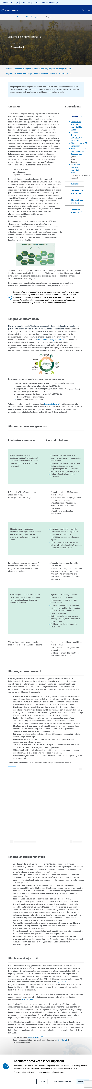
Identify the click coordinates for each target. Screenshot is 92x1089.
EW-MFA (61, 1040)
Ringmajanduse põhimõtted (39, 74)
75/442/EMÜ (61, 982)
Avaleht (10, 17)
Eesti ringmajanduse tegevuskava (77, 151)
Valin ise (41, 1081)
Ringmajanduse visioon (34, 69)
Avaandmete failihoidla (45, 3)
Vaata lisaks (19, 69)
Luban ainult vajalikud (62, 1081)
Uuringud (75, 184)
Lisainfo (74, 117)
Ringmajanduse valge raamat (77, 144)
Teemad (19, 17)
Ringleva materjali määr (61, 74)
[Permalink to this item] (41, 37)
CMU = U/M (27, 1000)
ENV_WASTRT (34, 1037)
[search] (83, 10)
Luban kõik (82, 1081)
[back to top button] (85, 1076)
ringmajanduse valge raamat (49, 340)
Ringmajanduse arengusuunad (58, 69)
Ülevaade (9, 69)
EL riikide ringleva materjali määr (75, 169)
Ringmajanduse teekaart (16, 74)
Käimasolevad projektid (77, 201)
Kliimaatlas (25, 3)
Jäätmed (16, 43)
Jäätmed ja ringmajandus (34, 17)
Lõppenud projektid (75, 211)
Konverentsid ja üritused (77, 192)
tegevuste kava (50, 404)
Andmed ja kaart (8, 3)
